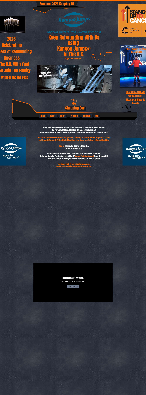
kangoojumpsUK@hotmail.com (81, 166)
